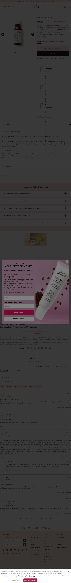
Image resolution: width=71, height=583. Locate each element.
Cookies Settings (16, 580)
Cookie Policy (32, 576)
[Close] (68, 572)
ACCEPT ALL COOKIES (30, 580)
